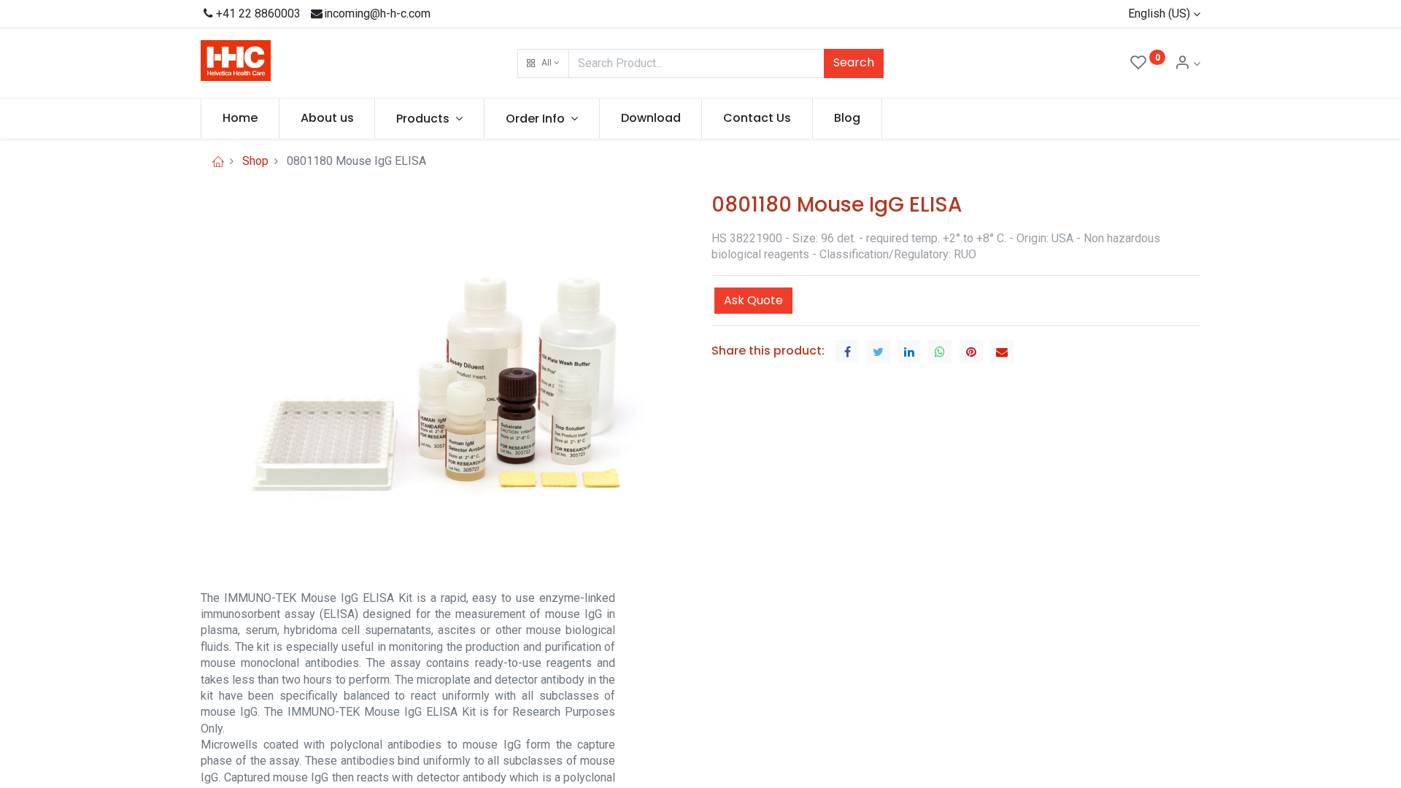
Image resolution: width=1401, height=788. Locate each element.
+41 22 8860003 (258, 13)
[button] (543, 63)
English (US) (1159, 13)
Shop (255, 161)
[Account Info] (1187, 64)
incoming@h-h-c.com (377, 13)
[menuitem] (240, 118)
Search (853, 62)
